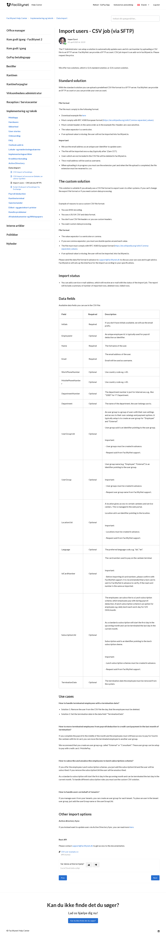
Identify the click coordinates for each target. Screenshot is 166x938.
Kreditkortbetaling (18, 158)
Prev (63, 878)
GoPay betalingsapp (18, 57)
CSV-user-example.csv (69, 852)
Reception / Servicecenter (21, 102)
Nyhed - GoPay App (101, 5)
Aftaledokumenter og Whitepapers (26, 216)
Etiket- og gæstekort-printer (22, 207)
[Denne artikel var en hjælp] (89, 864)
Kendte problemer (17, 212)
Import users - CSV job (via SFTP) (27, 183)
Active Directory (17, 163)
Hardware (13, 122)
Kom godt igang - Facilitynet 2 (24, 39)
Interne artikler (15, 225)
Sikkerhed (13, 126)
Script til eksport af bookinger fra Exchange (26, 188)
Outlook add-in (16, 145)
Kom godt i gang (16, 48)
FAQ (11, 140)
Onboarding (14, 136)
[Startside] (17, 4)
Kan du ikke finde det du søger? (83, 921)
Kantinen (11, 75)
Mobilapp (13, 117)
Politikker (12, 234)
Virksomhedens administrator (24, 93)
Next (155, 878)
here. (132, 827)
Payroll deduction (17, 193)
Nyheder (11, 243)
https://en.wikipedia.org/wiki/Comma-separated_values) (128, 120)
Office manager (15, 30)
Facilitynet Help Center (16, 18)
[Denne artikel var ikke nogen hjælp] (96, 864)
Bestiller (11, 66)
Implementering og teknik (41, 18)
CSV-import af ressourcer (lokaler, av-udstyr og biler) (28, 177)
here (84, 115)
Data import (61, 18)
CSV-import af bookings (22, 172)
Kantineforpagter (17, 84)
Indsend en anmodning (123, 5)
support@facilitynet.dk (109, 259)
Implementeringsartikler (20, 154)
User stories (14, 131)
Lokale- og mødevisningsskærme (24, 149)
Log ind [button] (156, 5)
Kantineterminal (16, 198)
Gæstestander (16, 203)
